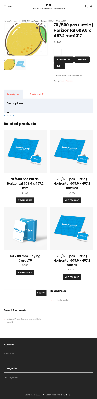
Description (13, 94)
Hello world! (63, 300)
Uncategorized (16, 21)
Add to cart (63, 59)
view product (25, 200)
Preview (82, 59)
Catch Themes (65, 395)
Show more (9, 115)
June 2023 (9, 353)
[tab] (15, 94)
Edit (59, 66)
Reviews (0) (37, 94)
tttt (48, 5)
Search (41, 292)
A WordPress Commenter (20, 319)
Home (6, 21)
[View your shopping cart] (91, 6)
